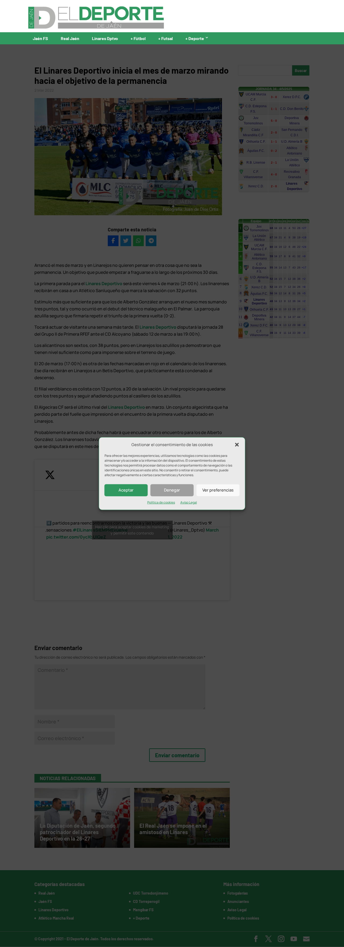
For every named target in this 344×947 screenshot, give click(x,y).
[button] (237, 444)
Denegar (172, 490)
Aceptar (126, 490)
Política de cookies (161, 502)
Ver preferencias (218, 490)
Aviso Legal (188, 502)
